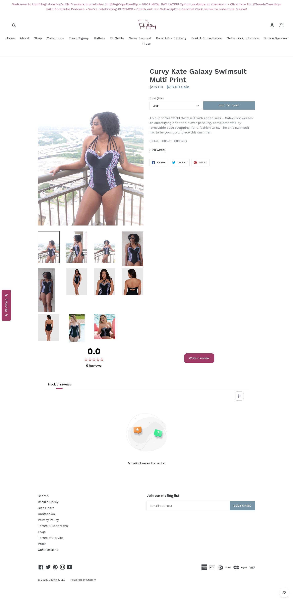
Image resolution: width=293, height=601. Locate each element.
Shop (38, 38)
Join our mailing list (162, 496)
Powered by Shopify (83, 579)
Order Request (140, 38)
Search (43, 496)
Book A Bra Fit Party (171, 38)
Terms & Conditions (53, 526)
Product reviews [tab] (59, 384)
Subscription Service (243, 38)
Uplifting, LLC (57, 579)
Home (10, 38)
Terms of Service (51, 538)
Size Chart (46, 508)
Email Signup (79, 38)
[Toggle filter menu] (239, 396)
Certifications (48, 550)
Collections (55, 38)
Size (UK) (156, 98)
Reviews (6, 305)
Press (146, 43)
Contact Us (46, 514)
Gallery (99, 38)
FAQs (42, 532)
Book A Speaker (275, 38)
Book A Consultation (206, 38)
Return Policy (48, 502)
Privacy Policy (48, 520)
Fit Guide (117, 38)
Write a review (199, 358)
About (24, 38)
